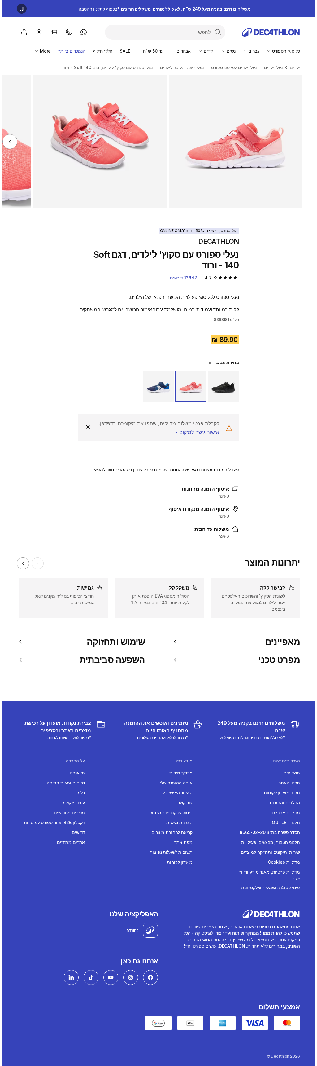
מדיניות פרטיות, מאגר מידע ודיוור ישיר (267, 875)
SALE (123, 51)
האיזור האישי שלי (174, 792)
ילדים (205, 51)
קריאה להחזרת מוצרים (169, 832)
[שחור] (221, 386)
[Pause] (19, 9)
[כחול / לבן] (156, 386)
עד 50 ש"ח (151, 51)
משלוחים (289, 772)
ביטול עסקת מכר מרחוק (168, 812)
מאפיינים (280, 642)
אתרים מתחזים (69, 842)
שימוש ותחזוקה (114, 642)
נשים (228, 51)
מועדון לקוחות (177, 862)
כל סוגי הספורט (283, 51)
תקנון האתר (287, 782)
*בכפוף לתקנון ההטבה (162, 8)
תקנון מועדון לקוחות (279, 792)
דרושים (76, 832)
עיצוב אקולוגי (71, 802)
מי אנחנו (75, 772)
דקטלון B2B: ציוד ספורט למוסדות (52, 822)
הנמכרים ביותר (69, 51)
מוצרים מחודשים (67, 812)
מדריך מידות (178, 772)
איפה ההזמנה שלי (174, 782)
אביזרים (181, 51)
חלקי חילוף (101, 51)
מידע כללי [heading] (181, 760)
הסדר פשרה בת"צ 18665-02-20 (266, 832)
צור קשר (183, 802)
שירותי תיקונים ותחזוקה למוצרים (268, 852)
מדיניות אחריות (284, 812)
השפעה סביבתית (110, 660)
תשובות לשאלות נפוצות (168, 852)
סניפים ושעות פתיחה (64, 782)
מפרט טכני (276, 660)
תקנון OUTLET (283, 822)
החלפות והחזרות (282, 802)
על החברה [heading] (73, 760)
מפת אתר (181, 842)
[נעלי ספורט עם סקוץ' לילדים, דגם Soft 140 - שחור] (233, 141)
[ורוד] (188, 386)
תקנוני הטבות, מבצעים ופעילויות (268, 842)
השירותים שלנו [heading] (284, 760)
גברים (251, 51)
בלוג (79, 792)
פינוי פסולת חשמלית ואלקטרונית (268, 887)
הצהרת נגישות (177, 822)
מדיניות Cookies (282, 862)
